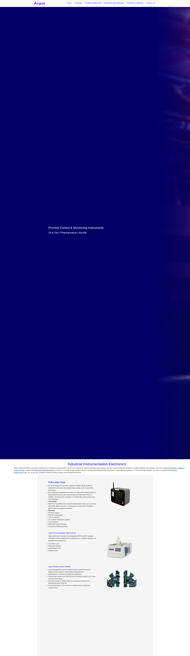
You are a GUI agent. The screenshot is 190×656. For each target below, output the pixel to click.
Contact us (150, 3)
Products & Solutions (135, 3)
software (181, 468)
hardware (173, 468)
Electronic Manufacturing (114, 3)
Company (78, 3)
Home (69, 3)
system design (19, 470)
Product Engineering (93, 3)
